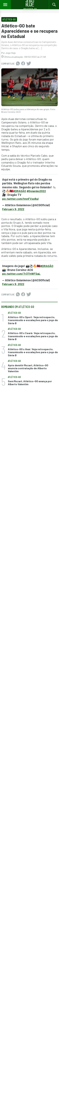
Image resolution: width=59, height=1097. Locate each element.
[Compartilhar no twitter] (28, 63)
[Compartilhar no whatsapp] (18, 63)
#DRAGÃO (19, 191)
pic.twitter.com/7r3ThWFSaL (21, 273)
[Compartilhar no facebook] (23, 63)
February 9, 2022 (13, 209)
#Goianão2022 (36, 191)
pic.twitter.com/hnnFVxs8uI (20, 198)
